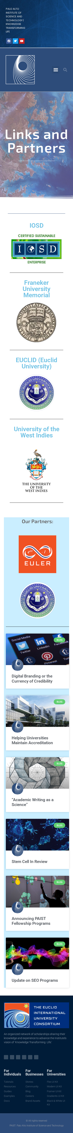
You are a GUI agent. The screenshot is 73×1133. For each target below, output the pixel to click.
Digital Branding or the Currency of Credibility (32, 678)
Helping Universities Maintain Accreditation (32, 740)
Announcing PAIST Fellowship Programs (31, 921)
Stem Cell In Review (29, 861)
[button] (55, 69)
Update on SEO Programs (35, 980)
